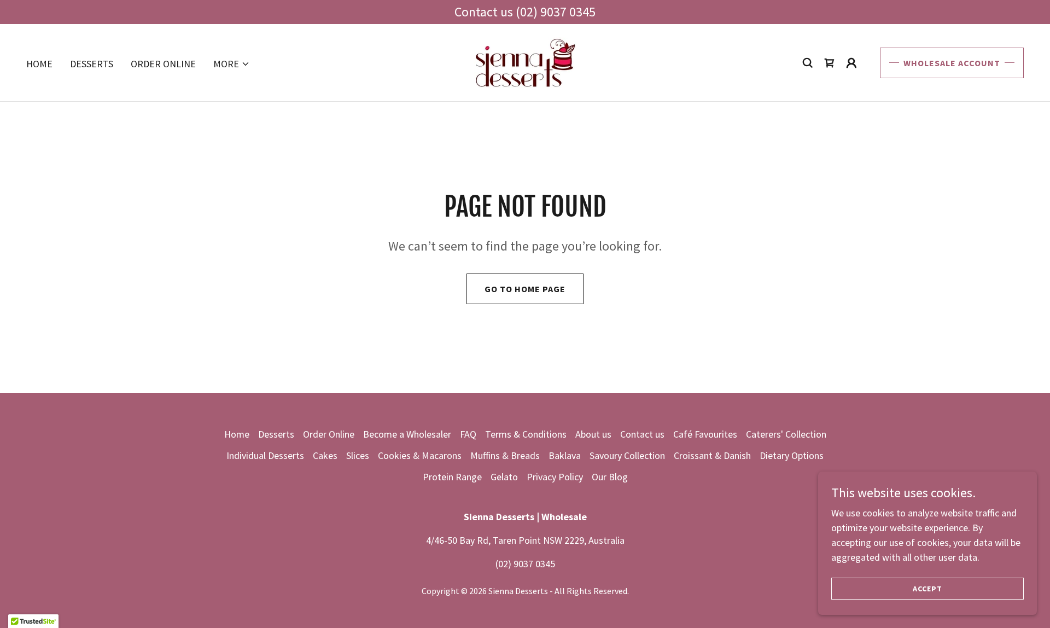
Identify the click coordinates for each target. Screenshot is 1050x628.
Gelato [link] (504, 476)
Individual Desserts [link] (265, 455)
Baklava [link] (565, 455)
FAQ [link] (468, 434)
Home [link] (39, 63)
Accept (927, 589)
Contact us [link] (642, 434)
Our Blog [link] (610, 476)
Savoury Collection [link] (627, 455)
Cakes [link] (325, 455)
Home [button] (236, 434)
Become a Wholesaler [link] (407, 434)
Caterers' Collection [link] (786, 434)
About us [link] (593, 434)
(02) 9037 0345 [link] (525, 563)
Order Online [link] (163, 63)
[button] (231, 64)
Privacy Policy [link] (555, 476)
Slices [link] (357, 455)
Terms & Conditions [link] (526, 434)
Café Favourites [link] (705, 434)
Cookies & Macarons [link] (420, 455)
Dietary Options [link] (792, 455)
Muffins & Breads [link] (505, 455)
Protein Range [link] (452, 476)
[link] (525, 61)
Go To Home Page (525, 288)
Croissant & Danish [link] (712, 455)
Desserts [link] (91, 63)
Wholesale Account (951, 62)
